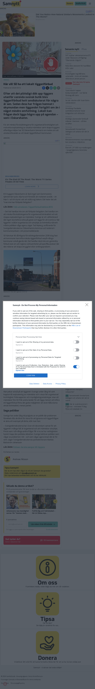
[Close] (87, 305)
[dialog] (47, 344)
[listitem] (47, 337)
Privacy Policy (61, 384)
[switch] (76, 342)
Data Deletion (34, 384)
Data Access (47, 384)
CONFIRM (31, 375)
